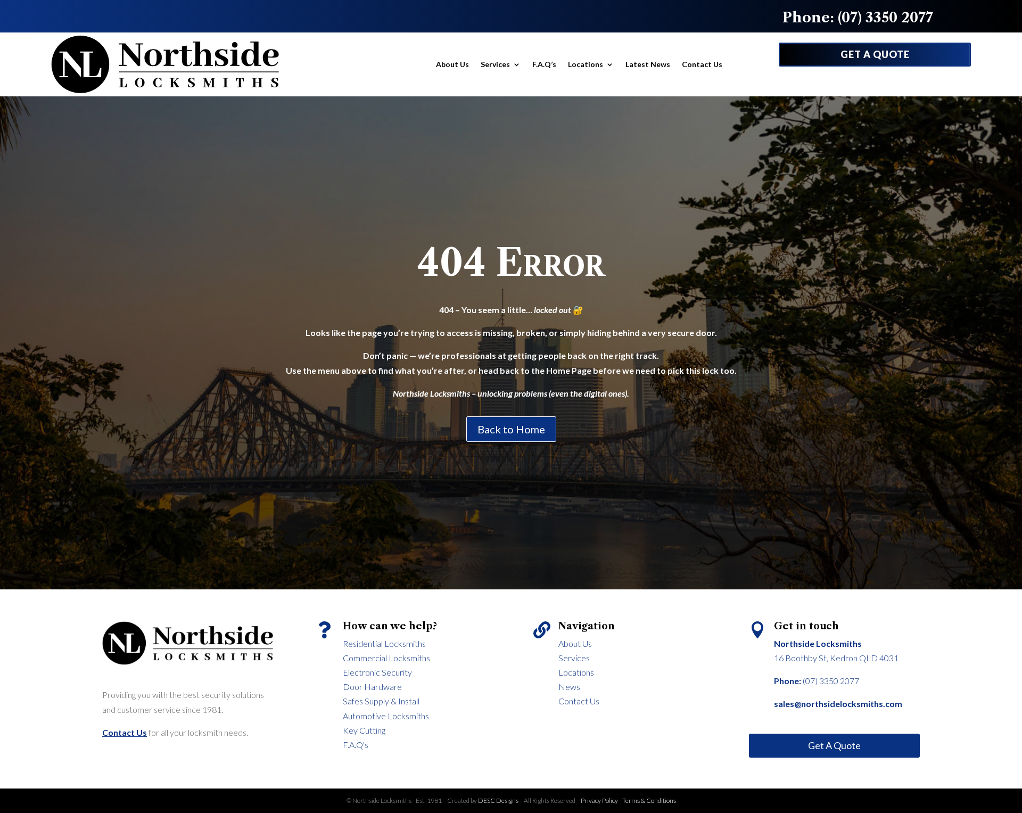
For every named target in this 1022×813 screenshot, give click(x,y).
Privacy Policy (599, 800)
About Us (452, 64)
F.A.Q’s (544, 64)
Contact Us (702, 64)
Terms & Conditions (649, 800)
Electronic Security (377, 672)
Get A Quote (834, 745)
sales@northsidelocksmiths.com (838, 704)
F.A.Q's (355, 745)
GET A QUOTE (875, 54)
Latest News (647, 64)
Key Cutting (364, 730)
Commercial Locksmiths (386, 658)
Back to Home (511, 429)
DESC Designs (499, 800)
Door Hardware (372, 686)
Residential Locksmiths (384, 643)
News (569, 686)
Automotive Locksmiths (386, 716)
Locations (585, 64)
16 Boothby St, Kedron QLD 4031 (836, 658)
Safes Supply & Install (381, 701)
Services (495, 64)
